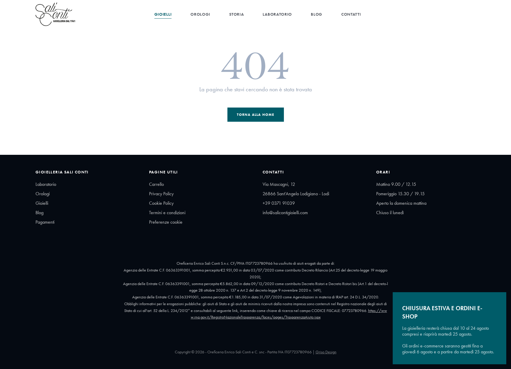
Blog (316, 14)
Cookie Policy (161, 203)
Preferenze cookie (165, 222)
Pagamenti (44, 222)
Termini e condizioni (167, 212)
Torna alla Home (255, 114)
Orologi (200, 14)
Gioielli (163, 14)
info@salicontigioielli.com (285, 212)
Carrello (156, 184)
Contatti (351, 14)
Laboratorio (277, 14)
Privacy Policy (161, 194)
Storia (236, 14)
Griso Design (326, 352)
